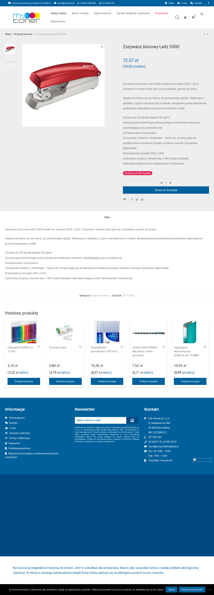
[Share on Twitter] (136, 199)
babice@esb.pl (171, 446)
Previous (24, 85)
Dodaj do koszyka (166, 190)
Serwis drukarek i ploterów (133, 13)
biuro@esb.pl (155, 446)
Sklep (171, 3)
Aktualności (58, 21)
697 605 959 (155, 437)
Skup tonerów (102, 13)
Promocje (161, 13)
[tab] (107, 217)
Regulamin (14, 443)
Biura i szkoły (80, 13)
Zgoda (171, 589)
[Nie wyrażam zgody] (209, 589)
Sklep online (59, 13)
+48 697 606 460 (88, 3)
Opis (107, 217)
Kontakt (198, 3)
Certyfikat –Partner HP (160, 460)
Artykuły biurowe (23, 34)
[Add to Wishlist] (126, 199)
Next (102, 85)
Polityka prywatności (19, 448)
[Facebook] (208, 3)
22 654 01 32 (108, 3)
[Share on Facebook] (132, 199)
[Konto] (185, 17)
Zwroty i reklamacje (19, 438)
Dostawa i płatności (19, 433)
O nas (184, 3)
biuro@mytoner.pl (65, 3)
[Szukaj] (177, 17)
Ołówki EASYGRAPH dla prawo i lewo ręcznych (144, 351)
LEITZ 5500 (128, 295)
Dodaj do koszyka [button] (24, 381)
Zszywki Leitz (57, 347)
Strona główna (17, 418)
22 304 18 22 (170, 441)
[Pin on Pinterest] (142, 199)
